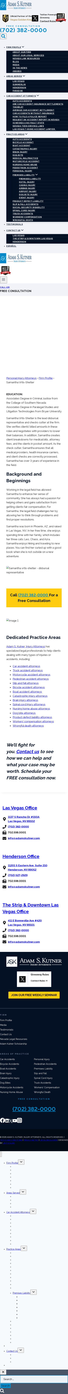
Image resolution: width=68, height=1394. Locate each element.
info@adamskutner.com (24, 838)
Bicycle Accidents (9, 1064)
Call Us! (5, 287)
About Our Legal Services (28, 55)
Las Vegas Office (20, 808)
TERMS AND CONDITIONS (11, 1140)
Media (16, 65)
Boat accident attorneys (27, 691)
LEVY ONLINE (9, 1143)
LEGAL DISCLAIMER (48, 1140)
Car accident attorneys (26, 666)
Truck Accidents (23, 214)
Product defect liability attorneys (32, 717)
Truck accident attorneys (28, 670)
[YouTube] (14, 1122)
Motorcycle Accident (26, 161)
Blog (16, 62)
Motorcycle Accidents (11, 1087)
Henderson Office (21, 856)
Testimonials (14, 224)
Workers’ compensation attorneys (33, 721)
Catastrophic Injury (25, 149)
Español (11, 246)
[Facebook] (2, 1122)
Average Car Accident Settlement (33, 110)
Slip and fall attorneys (26, 683)
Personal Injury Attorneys (21, 378)
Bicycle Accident (23, 142)
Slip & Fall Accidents (25, 204)
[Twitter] (10, 1122)
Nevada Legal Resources (13, 1039)
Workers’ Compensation (27, 217)
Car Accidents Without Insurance (33, 113)
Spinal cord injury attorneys (29, 704)
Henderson (19, 88)
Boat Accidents (8, 1068)
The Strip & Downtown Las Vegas (33, 238)
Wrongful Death (23, 220)
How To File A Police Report (30, 117)
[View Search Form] (3, 36)
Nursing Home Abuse (25, 165)
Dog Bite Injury (28, 195)
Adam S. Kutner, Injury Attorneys (25, 646)
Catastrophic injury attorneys (30, 695)
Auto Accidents (22, 101)
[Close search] (3, 1372)
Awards (17, 71)
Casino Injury (27, 185)
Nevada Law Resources (26, 58)
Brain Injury (20, 152)
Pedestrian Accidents (45, 1064)
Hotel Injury (26, 182)
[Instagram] (19, 1122)
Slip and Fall (40, 1073)
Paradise (18, 91)
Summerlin (19, 84)
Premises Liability (30, 179)
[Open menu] (3, 279)
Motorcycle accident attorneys (31, 674)
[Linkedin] (7, 1122)
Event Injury (26, 198)
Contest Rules (48, 21)
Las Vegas (18, 81)
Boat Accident (21, 146)
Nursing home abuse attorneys (31, 708)
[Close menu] (1, 1154)
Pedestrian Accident (25, 168)
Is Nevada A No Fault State (28, 123)
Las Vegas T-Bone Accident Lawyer (34, 129)
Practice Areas (13, 1249)
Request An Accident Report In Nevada (36, 120)
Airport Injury (27, 191)
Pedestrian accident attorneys (31, 678)
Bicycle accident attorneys (29, 687)
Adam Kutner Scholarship (13, 1043)
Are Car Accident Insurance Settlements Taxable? (38, 105)
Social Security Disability (29, 207)
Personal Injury (22, 171)
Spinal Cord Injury (24, 210)
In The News (20, 68)
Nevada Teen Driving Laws (28, 126)
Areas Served (13, 1193)
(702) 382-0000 (23, 30)
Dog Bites (5, 1082)
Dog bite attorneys (24, 713)
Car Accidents (7, 1059)
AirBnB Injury (27, 188)
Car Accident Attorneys (18, 1212)
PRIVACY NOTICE (31, 1140)
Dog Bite (18, 155)
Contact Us (6, 1034)
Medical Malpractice (25, 158)
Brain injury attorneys (25, 700)
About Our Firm (22, 52)
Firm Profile (46, 378)
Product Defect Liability (28, 201)
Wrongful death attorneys (28, 725)
